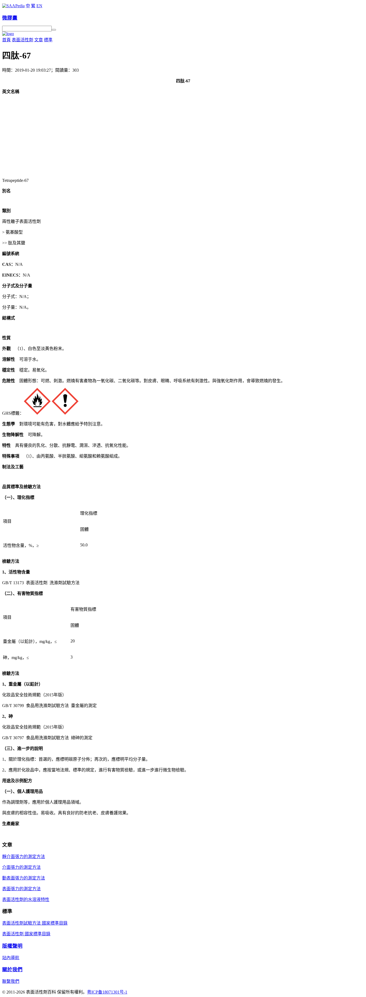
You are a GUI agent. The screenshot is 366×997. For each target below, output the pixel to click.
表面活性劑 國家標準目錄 (26, 934)
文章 (38, 40)
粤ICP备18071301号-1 (107, 992)
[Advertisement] (183, 136)
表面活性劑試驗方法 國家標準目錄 (35, 923)
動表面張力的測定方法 (23, 878)
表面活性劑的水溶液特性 (25, 899)
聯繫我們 (10, 981)
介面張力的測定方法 (21, 867)
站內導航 (10, 957)
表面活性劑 (22, 40)
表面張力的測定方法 (21, 888)
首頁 (6, 40)
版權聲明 (12, 946)
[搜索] (54, 30)
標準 (48, 40)
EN (39, 5)
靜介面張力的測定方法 (23, 856)
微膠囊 (9, 18)
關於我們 (12, 969)
